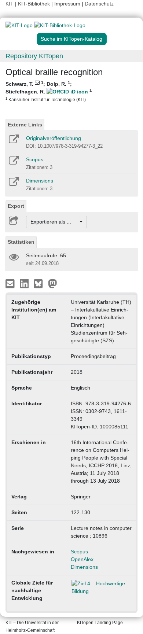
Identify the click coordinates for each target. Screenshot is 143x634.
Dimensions (39, 181)
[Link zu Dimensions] (13, 184)
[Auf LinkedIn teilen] (25, 283)
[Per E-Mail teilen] (11, 283)
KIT (10, 4)
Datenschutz (99, 4)
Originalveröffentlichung (53, 138)
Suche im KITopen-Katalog (71, 39)
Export (16, 206)
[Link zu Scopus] (13, 163)
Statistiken (21, 242)
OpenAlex (82, 559)
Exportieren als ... (54, 222)
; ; (49, 91)
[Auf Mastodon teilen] (52, 283)
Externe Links (25, 125)
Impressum (67, 4)
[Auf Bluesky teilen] (40, 283)
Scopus (34, 159)
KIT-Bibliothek (34, 4)
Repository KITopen (34, 56)
